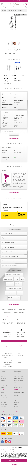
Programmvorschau (20, 358)
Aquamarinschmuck (19, 378)
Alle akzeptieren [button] (14, 461)
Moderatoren (21, 351)
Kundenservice (7, 349)
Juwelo (16, 107)
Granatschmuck (18, 387)
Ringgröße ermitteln (7, 366)
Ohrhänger (4, 107)
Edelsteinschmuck (12, 10)
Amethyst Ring (4, 398)
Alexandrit (16, 395)
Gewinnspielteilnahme (7, 355)
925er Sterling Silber (7, 104)
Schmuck (3, 10)
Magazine (20, 355)
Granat (16, 406)
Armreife (3, 380)
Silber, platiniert (18, 101)
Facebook (2, 441)
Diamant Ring (4, 404)
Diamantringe (4, 385)
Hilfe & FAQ (7, 364)
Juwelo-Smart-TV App (7, 360)
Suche (26, 7)
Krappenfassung (18, 122)
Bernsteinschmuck (18, 380)
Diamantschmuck (18, 385)
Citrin (15, 404)
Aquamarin (17, 400)
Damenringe (4, 383)
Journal (20, 362)
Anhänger (3, 376)
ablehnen (7, 455)
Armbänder (3, 378)
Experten (20, 353)
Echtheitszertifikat (7, 351)
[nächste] (25, 74)
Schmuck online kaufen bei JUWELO (14, 274)
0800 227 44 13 (7, 336)
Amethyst (16, 398)
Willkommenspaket (7, 353)
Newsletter (20, 360)
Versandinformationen (7, 362)
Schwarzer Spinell (19, 115)
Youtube (6, 441)
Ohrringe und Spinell (10, 293)
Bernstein (16, 402)
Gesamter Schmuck (5, 374)
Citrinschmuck (17, 383)
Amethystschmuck (18, 376)
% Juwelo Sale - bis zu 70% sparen (14, 288)
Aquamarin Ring (5, 400)
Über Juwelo (21, 349)
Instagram (9, 441)
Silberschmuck (9, 284)
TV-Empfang (7, 358)
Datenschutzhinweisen (13, 457)
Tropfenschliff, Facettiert (5, 122)
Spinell (3, 115)
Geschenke (20, 10)
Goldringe (3, 387)
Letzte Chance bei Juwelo (14, 297)
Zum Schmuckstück (13, 138)
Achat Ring (3, 395)
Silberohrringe (18, 284)
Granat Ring (3, 406)
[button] (1, 3)
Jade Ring (3, 409)
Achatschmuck (18, 374)
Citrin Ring (3, 402)
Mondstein (17, 409)
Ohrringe (16, 279)
